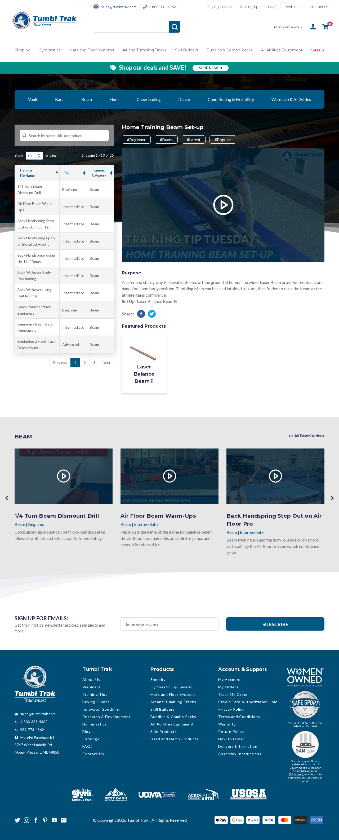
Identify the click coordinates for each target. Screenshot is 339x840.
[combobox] (289, 27)
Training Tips (249, 7)
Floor (114, 99)
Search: (64, 135)
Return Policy (231, 731)
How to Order (231, 739)
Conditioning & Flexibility (231, 99)
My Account (229, 679)
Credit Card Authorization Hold (248, 702)
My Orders (228, 687)
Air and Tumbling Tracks (144, 50)
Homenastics (94, 724)
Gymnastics (49, 50)
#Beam (166, 139)
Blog (86, 731)
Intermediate (73, 206)
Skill (68, 173)
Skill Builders (186, 50)
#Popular (223, 139)
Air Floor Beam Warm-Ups (158, 516)
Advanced (70, 344)
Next (106, 362)
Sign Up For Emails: (41, 618)
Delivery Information (237, 746)
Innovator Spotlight (101, 709)
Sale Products (163, 731)
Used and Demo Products (174, 739)
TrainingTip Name (27, 173)
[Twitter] (152, 314)
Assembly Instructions (239, 753)
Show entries (35, 155)
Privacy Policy (231, 709)
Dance (184, 99)
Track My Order (233, 694)
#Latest (193, 139)
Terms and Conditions (239, 716)
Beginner (69, 189)
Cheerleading (149, 99)
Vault (33, 99)
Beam (86, 99)
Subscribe (275, 624)
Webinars (293, 7)
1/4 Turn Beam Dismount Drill (57, 516)
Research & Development (106, 716)
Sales (317, 50)
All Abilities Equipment (281, 50)
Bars (59, 99)
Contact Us (318, 7)
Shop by (22, 50)
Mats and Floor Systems (91, 50)
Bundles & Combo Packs (229, 50)
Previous (6, 498)
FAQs (272, 7)
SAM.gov (296, 774)
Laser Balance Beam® (157, 301)
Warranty (227, 724)
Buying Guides (219, 7)
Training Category (99, 173)
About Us (91, 679)
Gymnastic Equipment (171, 687)
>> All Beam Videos (306, 435)
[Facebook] (141, 314)
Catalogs (90, 739)
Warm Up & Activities (291, 99)
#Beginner (136, 139)
